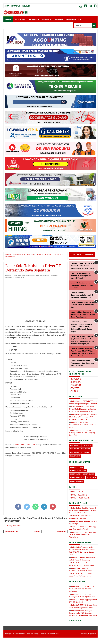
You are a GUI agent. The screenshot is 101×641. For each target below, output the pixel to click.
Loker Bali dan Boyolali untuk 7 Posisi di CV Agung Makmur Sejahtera (82, 588)
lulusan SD (85, 452)
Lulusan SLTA (9, 277)
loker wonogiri (76, 481)
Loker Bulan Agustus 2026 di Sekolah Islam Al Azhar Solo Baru (83, 304)
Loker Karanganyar (78, 470)
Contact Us (15, 6)
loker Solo (39, 275)
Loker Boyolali (76, 467)
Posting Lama (61, 531)
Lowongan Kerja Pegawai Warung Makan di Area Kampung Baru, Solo (82, 432)
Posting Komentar (13, 526)
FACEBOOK (76, 379)
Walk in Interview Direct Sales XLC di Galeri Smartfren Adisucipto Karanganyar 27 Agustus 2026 (82, 409)
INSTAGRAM (76, 382)
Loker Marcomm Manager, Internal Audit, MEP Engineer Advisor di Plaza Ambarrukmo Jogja (83, 613)
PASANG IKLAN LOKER (73, 19)
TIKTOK (74, 391)
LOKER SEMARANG (79, 495)
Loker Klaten (75, 474)
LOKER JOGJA (77, 492)
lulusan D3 (46, 275)
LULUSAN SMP (20, 19)
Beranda (37, 531)
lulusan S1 (54, 275)
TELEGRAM (76, 385)
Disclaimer (26, 6)
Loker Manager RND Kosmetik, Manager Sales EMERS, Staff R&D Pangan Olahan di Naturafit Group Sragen (82, 326)
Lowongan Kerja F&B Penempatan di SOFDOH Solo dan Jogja (82, 424)
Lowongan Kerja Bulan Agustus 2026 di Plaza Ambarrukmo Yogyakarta (82, 534)
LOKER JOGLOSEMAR (80, 498)
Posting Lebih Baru (11, 531)
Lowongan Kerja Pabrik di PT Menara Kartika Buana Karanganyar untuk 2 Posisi (83, 265)
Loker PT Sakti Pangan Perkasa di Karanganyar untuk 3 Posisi (81, 275)
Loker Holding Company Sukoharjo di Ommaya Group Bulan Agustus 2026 (83, 314)
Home (9, 19)
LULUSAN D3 (46, 19)
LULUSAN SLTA (34, 19)
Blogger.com (92, 633)
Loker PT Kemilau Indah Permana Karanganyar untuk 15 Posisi (82, 285)
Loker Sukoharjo (77, 477)
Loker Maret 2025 (29, 275)
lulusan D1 (87, 445)
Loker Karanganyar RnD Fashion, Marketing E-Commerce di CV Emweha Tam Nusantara (83, 417)
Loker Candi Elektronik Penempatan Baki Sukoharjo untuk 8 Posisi (82, 363)
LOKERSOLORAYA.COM (25, 445)
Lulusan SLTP (19, 277)
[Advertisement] (35, 297)
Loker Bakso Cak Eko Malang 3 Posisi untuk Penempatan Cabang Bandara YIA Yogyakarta (82, 510)
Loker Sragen (88, 474)
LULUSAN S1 (58, 19)
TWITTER (75, 388)
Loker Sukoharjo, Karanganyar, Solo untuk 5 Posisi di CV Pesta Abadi (82, 295)
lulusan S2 (74, 452)
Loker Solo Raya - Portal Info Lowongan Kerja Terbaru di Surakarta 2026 (37, 633)
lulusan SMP (75, 456)
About (7, 6)
